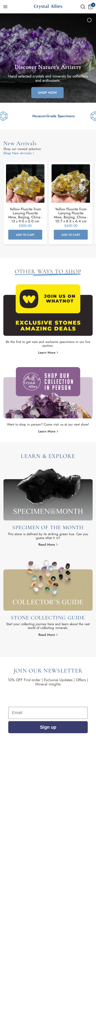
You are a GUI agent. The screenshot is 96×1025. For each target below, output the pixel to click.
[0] (90, 6)
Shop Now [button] (47, 92)
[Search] (83, 6)
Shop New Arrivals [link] (17, 153)
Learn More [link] (46, 352)
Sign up (48, 727)
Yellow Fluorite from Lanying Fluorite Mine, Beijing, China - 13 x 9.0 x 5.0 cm (25, 215)
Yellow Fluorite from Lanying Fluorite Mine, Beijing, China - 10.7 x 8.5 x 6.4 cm (71, 215)
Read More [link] (46, 544)
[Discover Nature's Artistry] (48, 58)
